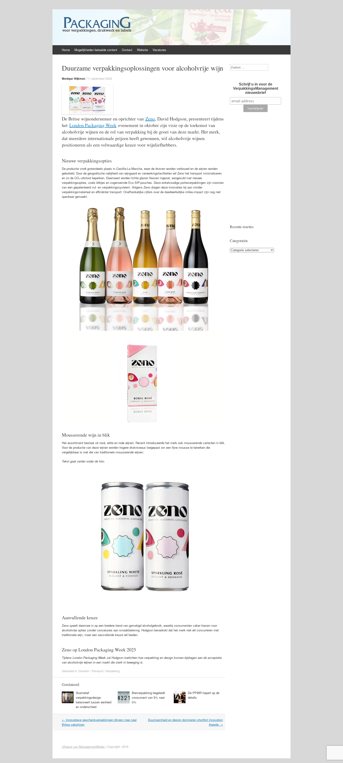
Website (142, 50)
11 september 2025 (99, 78)
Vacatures (159, 50)
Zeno (150, 119)
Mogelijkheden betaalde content (95, 50)
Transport (97, 671)
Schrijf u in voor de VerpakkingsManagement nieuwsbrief (255, 88)
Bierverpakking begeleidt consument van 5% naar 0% (148, 697)
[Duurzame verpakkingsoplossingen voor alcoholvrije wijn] (87, 113)
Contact (127, 50)
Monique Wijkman (73, 78)
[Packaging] (97, 32)
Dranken (83, 671)
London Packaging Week (92, 125)
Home (66, 50)
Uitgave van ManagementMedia (83, 746)
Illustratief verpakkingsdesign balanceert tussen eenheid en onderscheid (93, 700)
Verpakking (112, 671)
